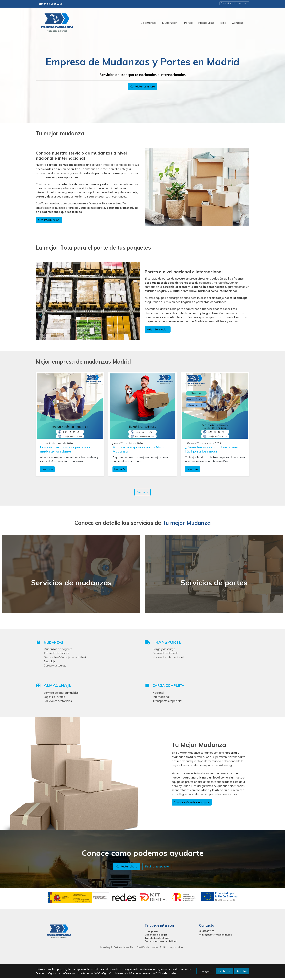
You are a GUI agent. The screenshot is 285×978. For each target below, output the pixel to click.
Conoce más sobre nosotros (191, 802)
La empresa (151, 931)
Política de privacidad (172, 947)
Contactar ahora (126, 866)
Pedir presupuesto (157, 866)
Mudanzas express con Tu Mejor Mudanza (138, 449)
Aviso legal (105, 947)
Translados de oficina (157, 937)
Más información (48, 220)
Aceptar (242, 971)
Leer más (47, 469)
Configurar (206, 971)
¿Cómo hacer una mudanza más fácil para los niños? (211, 449)
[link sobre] (61, 931)
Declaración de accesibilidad (161, 941)
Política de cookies (124, 947)
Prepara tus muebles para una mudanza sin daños (65, 449)
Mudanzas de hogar (156, 934)
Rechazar (224, 971)
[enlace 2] (71, 573)
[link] (57, 23)
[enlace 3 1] (214, 573)
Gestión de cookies (147, 947)
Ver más (142, 492)
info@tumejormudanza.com (217, 934)
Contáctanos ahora (142, 86)
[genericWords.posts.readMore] (70, 405)
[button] (170, 22)
